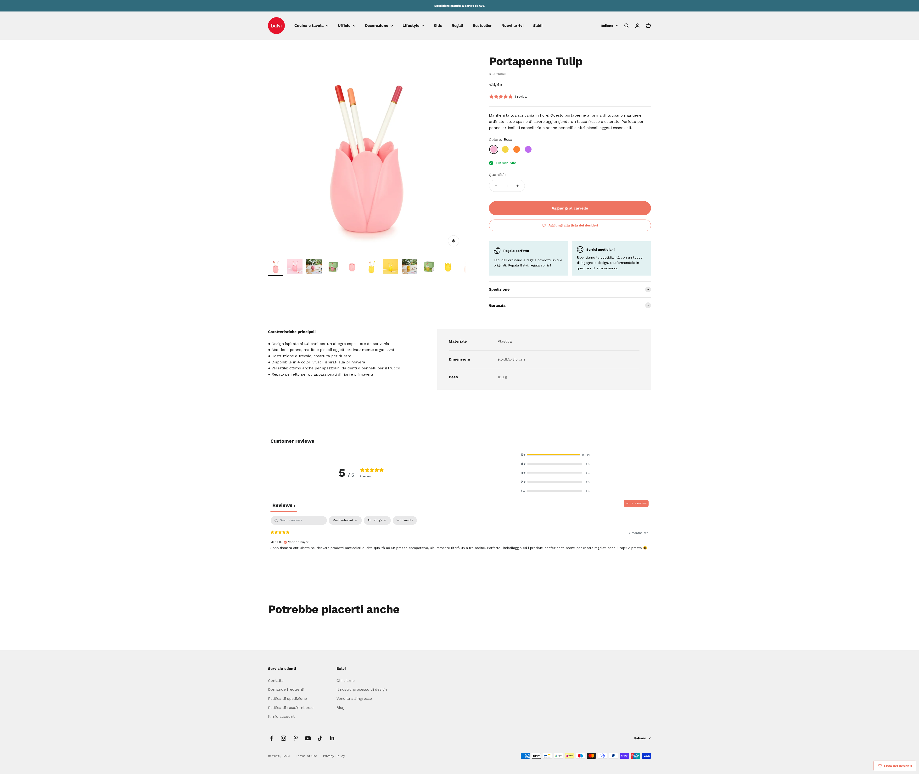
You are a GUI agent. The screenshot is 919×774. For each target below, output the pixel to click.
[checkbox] (405, 520)
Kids (438, 25)
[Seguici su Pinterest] (295, 738)
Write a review (636, 503)
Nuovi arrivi (512, 25)
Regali (457, 25)
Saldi (538, 25)
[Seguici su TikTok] (320, 738)
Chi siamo (345, 680)
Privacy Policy (334, 756)
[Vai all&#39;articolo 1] (275, 267)
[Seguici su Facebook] (271, 738)
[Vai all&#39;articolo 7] (390, 267)
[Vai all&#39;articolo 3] (314, 267)
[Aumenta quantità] (518, 186)
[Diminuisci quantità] (496, 186)
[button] (555, 455)
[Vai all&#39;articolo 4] (333, 267)
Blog (340, 707)
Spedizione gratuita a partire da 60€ (459, 5)
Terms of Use (307, 756)
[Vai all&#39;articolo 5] (352, 267)
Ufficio (344, 25)
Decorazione (376, 25)
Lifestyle (411, 25)
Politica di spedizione (287, 698)
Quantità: (497, 174)
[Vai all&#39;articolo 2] (295, 267)
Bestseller (482, 25)
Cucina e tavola (309, 25)
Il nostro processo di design (361, 689)
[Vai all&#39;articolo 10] (448, 267)
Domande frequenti (286, 689)
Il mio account (281, 716)
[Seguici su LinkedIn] (332, 738)
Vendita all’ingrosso (354, 698)
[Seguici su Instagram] (283, 738)
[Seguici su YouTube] (308, 738)
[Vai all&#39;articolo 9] (429, 267)
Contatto (276, 680)
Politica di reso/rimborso (291, 707)
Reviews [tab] (283, 505)
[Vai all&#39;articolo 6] (371, 267)
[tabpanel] (459, 547)
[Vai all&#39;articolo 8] (409, 267)
